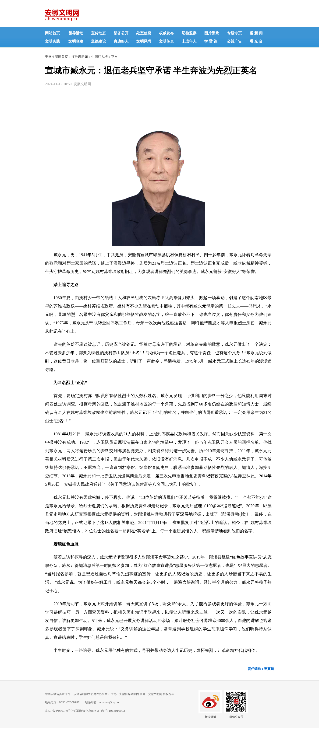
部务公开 (121, 33)
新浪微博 (210, 717)
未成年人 (189, 41)
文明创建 (75, 41)
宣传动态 (98, 33)
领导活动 (75, 33)
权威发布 (166, 33)
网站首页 (52, 33)
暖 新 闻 (256, 33)
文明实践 (52, 41)
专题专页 (234, 33)
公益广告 (234, 41)
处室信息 (143, 33)
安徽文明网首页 (56, 57)
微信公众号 (236, 717)
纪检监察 (189, 33)
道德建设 (98, 41)
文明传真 (166, 41)
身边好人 (121, 41)
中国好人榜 (99, 57)
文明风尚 (143, 41)
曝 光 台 (256, 41)
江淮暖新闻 (79, 57)
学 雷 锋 (210, 41)
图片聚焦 (211, 33)
